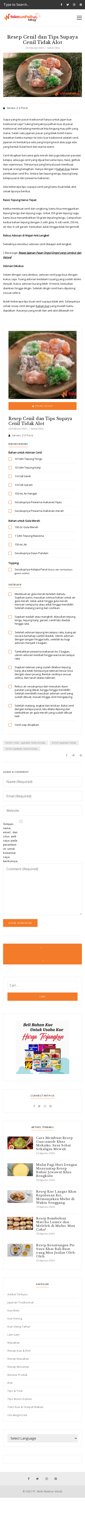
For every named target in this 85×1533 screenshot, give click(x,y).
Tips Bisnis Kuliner (19, 1399)
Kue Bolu (13, 1310)
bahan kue (63, 169)
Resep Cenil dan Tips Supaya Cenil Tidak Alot (40, 421)
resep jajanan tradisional (22, 748)
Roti (10, 1383)
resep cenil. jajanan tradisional (26, 742)
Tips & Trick (15, 1391)
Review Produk (17, 1375)
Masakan (13, 1342)
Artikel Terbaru (17, 1294)
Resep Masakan (18, 1359)
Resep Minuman (18, 1367)
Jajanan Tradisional (20, 1302)
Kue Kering (14, 1318)
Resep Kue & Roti (19, 1350)
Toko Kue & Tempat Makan (25, 1407)
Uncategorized (17, 1415)
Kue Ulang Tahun (19, 1326)
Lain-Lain (13, 1334)
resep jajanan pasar (64, 742)
